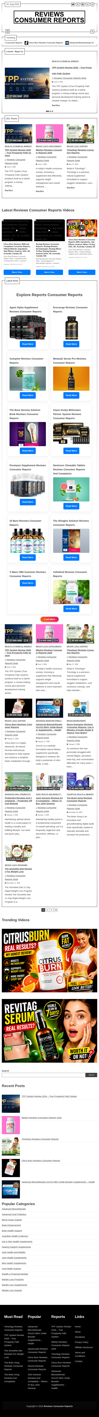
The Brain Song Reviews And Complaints (11, 1378)
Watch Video (17, 272)
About (78, 1332)
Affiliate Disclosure (84, 1347)
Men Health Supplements (14, 1263)
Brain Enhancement (76, 721)
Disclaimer (80, 1337)
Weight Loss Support (77, 146)
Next (56, 910)
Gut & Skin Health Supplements (17, 1241)
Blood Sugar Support (12, 1220)
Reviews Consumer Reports (58, 1406)
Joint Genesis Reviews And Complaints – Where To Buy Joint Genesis (49, 801)
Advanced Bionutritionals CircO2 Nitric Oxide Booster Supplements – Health (37, 43)
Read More (56, 105)
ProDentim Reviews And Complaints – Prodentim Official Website (18, 801)
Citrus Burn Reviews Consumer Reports (41, 1160)
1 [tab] (47, 111)
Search (5, 1071)
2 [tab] (50, 111)
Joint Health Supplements (14, 1258)
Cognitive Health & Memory (80, 794)
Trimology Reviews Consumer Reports (40, 1139)
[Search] (92, 31)
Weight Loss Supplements (49, 146)
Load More (49, 619)
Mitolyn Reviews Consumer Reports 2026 (42, 1118)
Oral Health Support (11, 1268)
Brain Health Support (12, 1231)
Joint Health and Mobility (48, 794)
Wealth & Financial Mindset (65, 61)
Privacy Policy (81, 1342)
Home (78, 1326)
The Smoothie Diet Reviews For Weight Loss (14, 1354)
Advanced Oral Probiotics (18, 794)
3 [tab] (52, 111)
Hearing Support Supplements (16, 1247)
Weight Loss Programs (16, 865)
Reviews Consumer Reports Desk (70, 78)
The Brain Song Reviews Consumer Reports (13, 1366)
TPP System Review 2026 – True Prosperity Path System (18, 153)
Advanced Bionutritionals (49, 721)
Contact (78, 1361)
